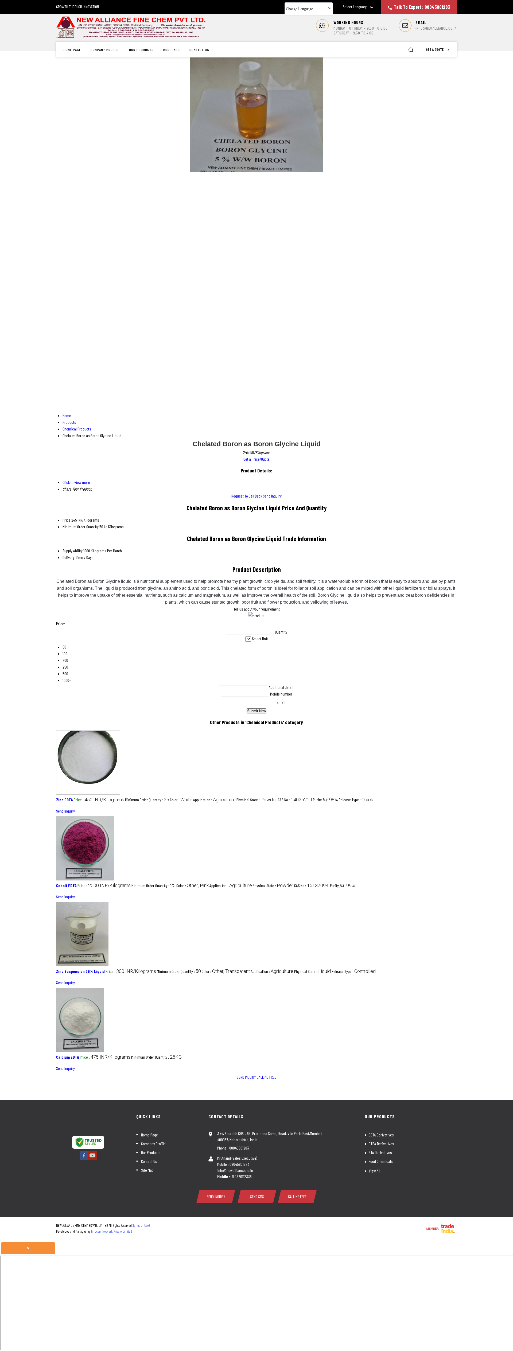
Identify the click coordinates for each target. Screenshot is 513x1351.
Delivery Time (73, 557)
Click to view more (76, 482)
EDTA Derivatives (381, 1134)
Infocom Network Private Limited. (111, 1231)
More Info (171, 49)
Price (67, 519)
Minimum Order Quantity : (147, 799)
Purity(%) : (325, 799)
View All (374, 1170)
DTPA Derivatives (381, 1143)
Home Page (72, 49)
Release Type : (356, 799)
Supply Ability (73, 550)
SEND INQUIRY (246, 1077)
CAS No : (295, 799)
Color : (181, 799)
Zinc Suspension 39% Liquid (80, 971)
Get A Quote (435, 49)
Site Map (147, 1170)
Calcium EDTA (67, 1056)
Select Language (355, 6)
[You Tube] (92, 1158)
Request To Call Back (246, 495)
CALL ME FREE (267, 1077)
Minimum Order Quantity (81, 526)
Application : (214, 799)
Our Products (141, 49)
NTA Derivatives (380, 1152)
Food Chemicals (381, 1161)
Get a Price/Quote (256, 458)
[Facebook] (84, 1158)
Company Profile (105, 49)
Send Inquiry (272, 495)
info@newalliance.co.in (436, 28)
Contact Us (199, 49)
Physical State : (256, 799)
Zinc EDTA (64, 799)
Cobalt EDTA (66, 885)
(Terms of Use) (141, 1225)
